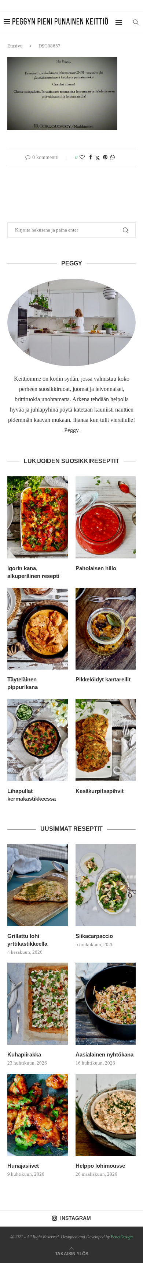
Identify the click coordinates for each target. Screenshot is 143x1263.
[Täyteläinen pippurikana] (37, 629)
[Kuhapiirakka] (37, 1004)
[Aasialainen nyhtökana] (106, 1004)
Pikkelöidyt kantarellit (103, 679)
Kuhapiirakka (24, 1054)
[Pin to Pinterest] (105, 157)
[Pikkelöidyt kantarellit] (106, 629)
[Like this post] (82, 157)
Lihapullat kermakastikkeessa (31, 795)
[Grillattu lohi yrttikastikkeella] (37, 885)
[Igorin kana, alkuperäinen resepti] (37, 517)
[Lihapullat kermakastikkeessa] (37, 740)
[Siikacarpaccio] (106, 885)
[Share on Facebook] (90, 157)
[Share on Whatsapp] (112, 157)
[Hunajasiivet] (37, 1115)
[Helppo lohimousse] (106, 1115)
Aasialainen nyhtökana (104, 1054)
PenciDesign (122, 1236)
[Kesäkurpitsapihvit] (106, 740)
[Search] (135, 22)
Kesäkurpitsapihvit (100, 791)
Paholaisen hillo (96, 568)
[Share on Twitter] (97, 158)
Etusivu (15, 46)
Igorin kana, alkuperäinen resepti (33, 572)
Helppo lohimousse (100, 1166)
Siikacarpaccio (94, 936)
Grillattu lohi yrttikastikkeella (27, 940)
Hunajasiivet (23, 1166)
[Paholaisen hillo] (106, 517)
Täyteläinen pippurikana (22, 683)
